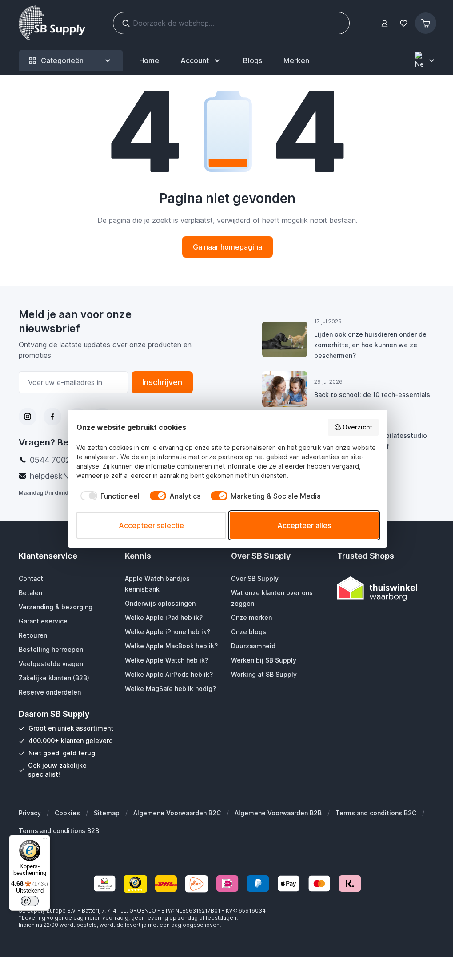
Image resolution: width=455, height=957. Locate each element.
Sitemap (107, 813)
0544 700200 (55, 460)
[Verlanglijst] (403, 23)
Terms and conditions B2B (59, 830)
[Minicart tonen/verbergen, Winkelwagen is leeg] (425, 23)
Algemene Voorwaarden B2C (177, 813)
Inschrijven (162, 382)
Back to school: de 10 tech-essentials (372, 394)
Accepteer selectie (151, 525)
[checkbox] (108, 496)
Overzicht (357, 427)
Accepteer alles (304, 525)
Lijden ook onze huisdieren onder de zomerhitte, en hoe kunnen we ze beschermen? (370, 344)
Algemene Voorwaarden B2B (278, 813)
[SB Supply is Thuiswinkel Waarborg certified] (386, 588)
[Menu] (45, 840)
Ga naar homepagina (227, 246)
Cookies (67, 813)
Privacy (30, 813)
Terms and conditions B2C (375, 813)
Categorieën (62, 60)
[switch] (30, 901)
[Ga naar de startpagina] (52, 23)
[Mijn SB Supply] (384, 23)
